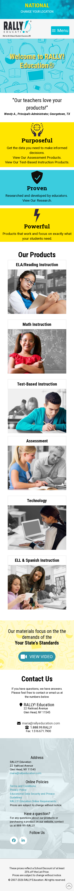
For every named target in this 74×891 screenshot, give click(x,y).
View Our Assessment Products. (37, 157)
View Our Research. (37, 200)
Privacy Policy (18, 789)
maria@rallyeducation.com (41, 723)
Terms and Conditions (23, 786)
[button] (37, 11)
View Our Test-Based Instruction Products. (37, 162)
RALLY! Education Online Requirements (33, 801)
